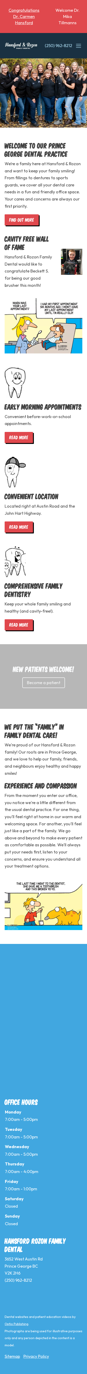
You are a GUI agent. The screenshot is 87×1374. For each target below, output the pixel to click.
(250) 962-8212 (58, 45)
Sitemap (12, 1356)
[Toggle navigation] (78, 46)
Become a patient (43, 682)
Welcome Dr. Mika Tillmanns (67, 16)
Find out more (21, 219)
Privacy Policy (36, 1356)
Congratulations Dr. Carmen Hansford (24, 16)
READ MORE (18, 437)
